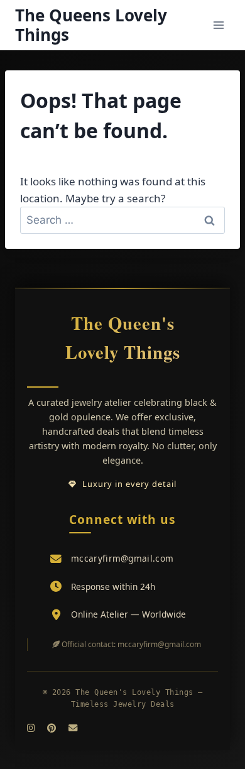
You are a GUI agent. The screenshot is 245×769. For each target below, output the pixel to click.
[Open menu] (218, 25)
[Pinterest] (51, 728)
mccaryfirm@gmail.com (122, 558)
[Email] (72, 728)
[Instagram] (31, 728)
